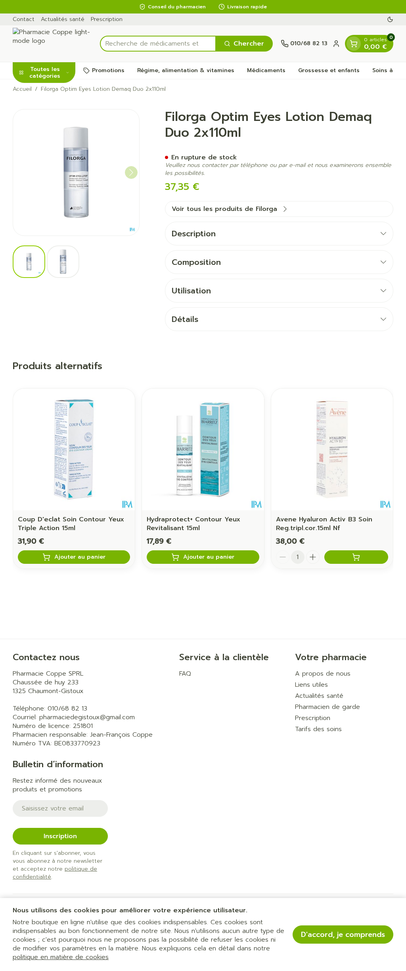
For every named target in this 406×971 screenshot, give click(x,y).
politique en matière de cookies (61, 957)
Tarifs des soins (318, 729)
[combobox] (158, 44)
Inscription (60, 836)
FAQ (185, 673)
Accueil (22, 89)
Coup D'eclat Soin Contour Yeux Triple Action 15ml (71, 524)
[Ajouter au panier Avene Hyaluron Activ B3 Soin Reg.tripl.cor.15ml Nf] (356, 557)
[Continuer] (131, 172)
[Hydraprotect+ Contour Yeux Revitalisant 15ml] (203, 449)
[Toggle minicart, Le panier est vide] (354, 43)
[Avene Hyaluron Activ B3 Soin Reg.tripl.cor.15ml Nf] (332, 449)
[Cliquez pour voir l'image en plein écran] (76, 172)
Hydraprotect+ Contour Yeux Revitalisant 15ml (193, 524)
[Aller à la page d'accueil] (52, 44)
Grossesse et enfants (329, 70)
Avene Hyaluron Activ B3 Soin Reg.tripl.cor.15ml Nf (324, 524)
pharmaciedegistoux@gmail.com (87, 717)
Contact (23, 19)
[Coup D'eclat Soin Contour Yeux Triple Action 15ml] (74, 449)
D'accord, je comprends (343, 934)
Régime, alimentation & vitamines (185, 70)
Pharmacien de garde (327, 707)
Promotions (108, 70)
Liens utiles (311, 684)
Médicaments (266, 70)
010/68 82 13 (67, 708)
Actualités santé (62, 19)
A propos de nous (322, 673)
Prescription (107, 19)
